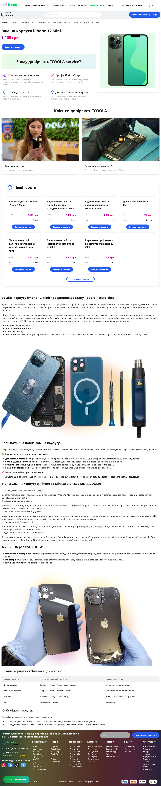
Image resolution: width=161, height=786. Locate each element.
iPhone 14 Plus (75, 766)
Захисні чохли (149, 746)
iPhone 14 (73, 759)
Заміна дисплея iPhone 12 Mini (20, 724)
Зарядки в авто (149, 756)
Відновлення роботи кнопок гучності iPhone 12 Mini (60, 244)
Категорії (92, 741)
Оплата (72, 5)
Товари (54, 741)
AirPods (54, 759)
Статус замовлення (16, 779)
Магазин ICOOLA (96, 5)
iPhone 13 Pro (75, 751)
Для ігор (91, 761)
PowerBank (55, 761)
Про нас (36, 764)
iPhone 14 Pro (75, 761)
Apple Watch (56, 754)
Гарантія (82, 5)
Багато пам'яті (94, 759)
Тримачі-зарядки (147, 760)
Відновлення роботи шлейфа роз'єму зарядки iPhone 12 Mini (60, 205)
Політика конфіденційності (88, 781)
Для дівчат (92, 749)
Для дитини (93, 751)
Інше (109, 5)
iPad (53, 756)
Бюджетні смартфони (92, 755)
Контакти (37, 766)
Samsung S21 (75, 764)
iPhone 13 (73, 749)
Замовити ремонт (13, 47)
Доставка (37, 751)
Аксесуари (148, 741)
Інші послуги (64, 22)
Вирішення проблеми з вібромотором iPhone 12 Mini (99, 244)
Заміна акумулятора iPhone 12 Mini (22, 721)
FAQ (34, 761)
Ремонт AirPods (112, 756)
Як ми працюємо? (37, 747)
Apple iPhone (56, 746)
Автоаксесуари (149, 764)
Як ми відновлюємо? (57, 5)
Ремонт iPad (111, 749)
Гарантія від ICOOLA (38, 757)
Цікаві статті (130, 746)
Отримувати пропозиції (146, 735)
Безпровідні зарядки (148, 752)
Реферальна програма (35, 5)
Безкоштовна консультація (144, 14)
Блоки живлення (147, 767)
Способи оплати (40, 754)
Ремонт (110, 741)
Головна (5, 22)
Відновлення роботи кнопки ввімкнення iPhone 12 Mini (97, 205)
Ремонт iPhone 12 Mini (46, 22)
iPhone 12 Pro (75, 746)
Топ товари (75, 741)
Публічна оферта (65, 781)
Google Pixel (56, 749)
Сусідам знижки (39, 769)
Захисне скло (148, 749)
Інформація (38, 741)
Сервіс (14, 22)
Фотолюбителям (95, 746)
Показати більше (80, 279)
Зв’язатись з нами (134, 5)
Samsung (55, 751)
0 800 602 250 (12, 752)
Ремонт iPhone (27, 22)
